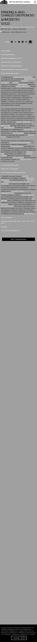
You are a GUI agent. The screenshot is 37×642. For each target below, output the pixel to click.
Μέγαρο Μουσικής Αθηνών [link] (10, 27)
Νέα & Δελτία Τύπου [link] (27, 27)
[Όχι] (25, 638)
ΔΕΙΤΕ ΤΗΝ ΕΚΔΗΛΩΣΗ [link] (18, 239)
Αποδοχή (17, 638)
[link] (16, 2)
